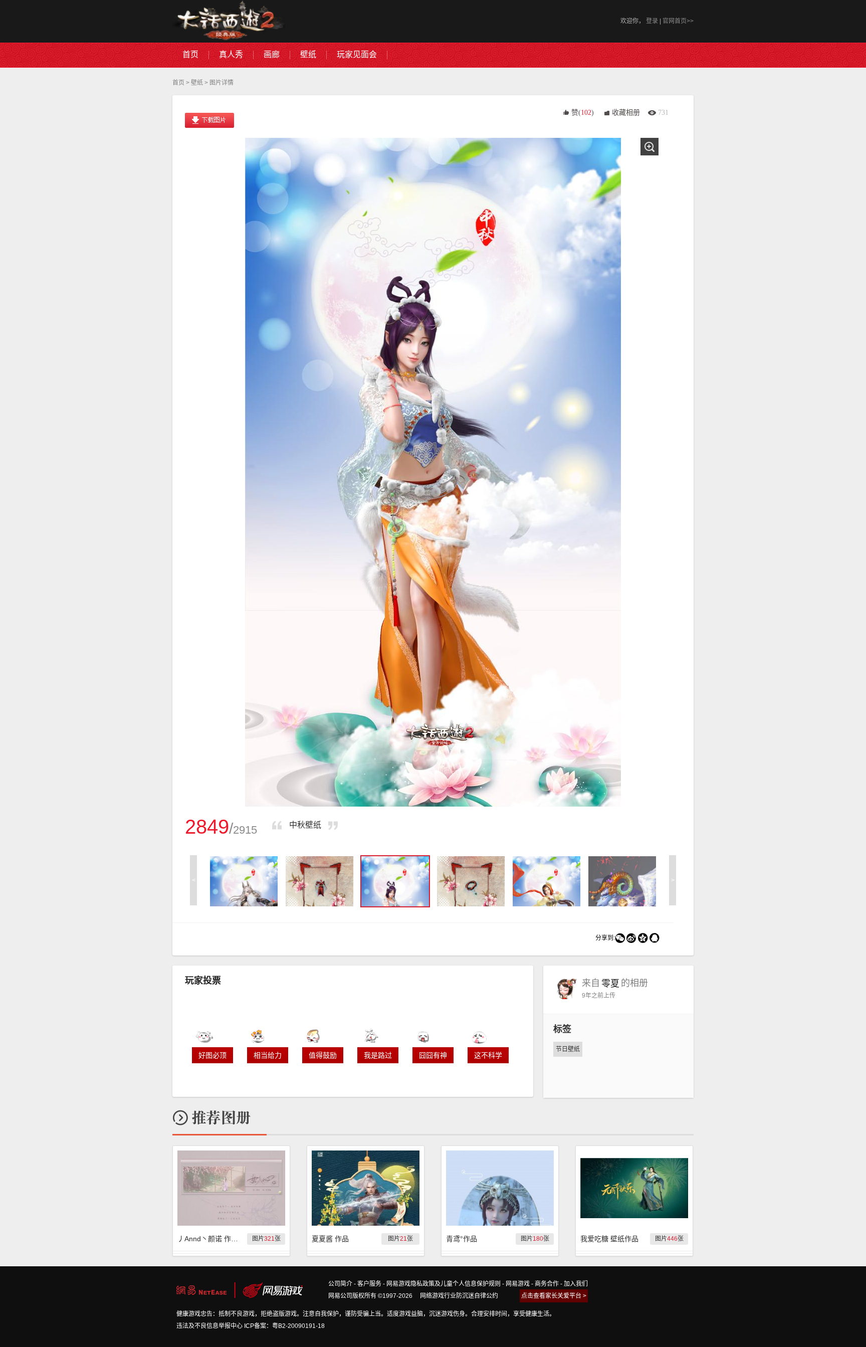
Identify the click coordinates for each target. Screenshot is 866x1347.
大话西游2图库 (228, 21)
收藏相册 (626, 112)
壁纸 (197, 82)
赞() (582, 112)
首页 (178, 82)
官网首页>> (678, 21)
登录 (652, 21)
